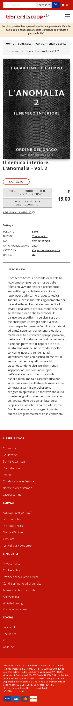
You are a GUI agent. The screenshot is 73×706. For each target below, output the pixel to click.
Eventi (7, 475)
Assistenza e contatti (17, 512)
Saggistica (25, 43)
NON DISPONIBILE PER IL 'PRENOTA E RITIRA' (27, 192)
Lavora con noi (12, 494)
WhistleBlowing (13, 603)
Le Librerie (10, 455)
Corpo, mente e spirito (51, 43)
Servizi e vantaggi (14, 461)
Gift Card (9, 539)
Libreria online (12, 519)
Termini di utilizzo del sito (19, 590)
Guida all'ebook (13, 532)
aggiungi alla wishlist (17, 212)
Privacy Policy (11, 564)
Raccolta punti (12, 468)
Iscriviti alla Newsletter (17, 545)
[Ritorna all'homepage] (27, 16)
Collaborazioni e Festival (18, 481)
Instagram (9, 634)
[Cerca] (55, 5)
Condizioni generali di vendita (22, 583)
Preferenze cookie (15, 609)
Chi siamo (9, 448)
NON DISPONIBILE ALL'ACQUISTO (27, 203)
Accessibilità (11, 597)
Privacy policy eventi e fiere (21, 577)
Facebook (9, 627)
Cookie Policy (11, 570)
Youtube (8, 647)
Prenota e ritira (13, 526)
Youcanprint (39, 236)
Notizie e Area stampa (17, 488)
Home (10, 43)
